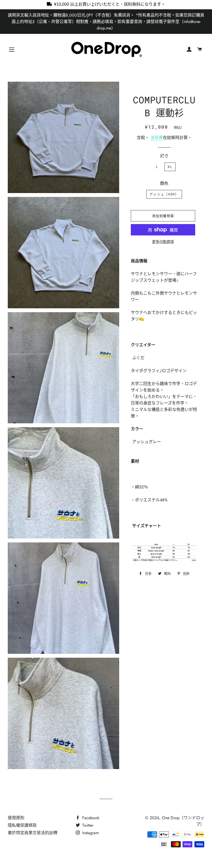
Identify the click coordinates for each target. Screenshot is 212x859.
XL (170, 166)
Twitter (87, 825)
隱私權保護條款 (22, 825)
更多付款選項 (163, 241)
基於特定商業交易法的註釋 (32, 833)
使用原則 (16, 818)
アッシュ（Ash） (164, 194)
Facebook (90, 818)
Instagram (90, 833)
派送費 (156, 138)
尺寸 (164, 156)
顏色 (164, 183)
